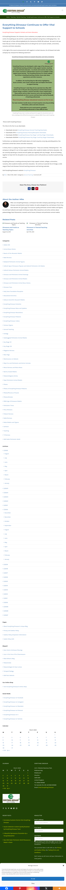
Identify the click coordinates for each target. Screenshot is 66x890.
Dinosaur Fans (8, 287)
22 (55, 742)
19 (28, 742)
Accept (33, 878)
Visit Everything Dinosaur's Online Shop (15, 686)
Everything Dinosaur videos (12, 321)
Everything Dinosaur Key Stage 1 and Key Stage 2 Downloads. (36, 135)
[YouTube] (11, 808)
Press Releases (8, 409)
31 (12, 748)
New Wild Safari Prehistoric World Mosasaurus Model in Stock (17, 841)
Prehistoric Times (9, 405)
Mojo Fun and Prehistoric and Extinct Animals (17, 363)
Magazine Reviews (9, 350)
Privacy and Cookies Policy (11, 630)
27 (37, 745)
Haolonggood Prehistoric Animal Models (15, 338)
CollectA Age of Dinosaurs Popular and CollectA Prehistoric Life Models (24, 266)
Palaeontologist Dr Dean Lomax (13, 667)
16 (3, 742)
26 (29, 745)
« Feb (4, 750)
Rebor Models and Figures (11, 422)
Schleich (6, 426)
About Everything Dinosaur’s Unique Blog (16, 626)
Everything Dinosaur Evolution (12, 304)
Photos (6, 384)
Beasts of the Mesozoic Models (13, 253)
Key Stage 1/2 (7, 342)
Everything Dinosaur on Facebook (13, 698)
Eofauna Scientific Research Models (14, 300)
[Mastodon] (14, 808)
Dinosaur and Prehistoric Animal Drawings (16, 274)
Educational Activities (10, 295)
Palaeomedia (7, 663)
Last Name (37, 835)
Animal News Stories (10, 249)
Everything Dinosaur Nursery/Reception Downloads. (31, 132)
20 (38, 742)
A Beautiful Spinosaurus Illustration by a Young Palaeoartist (15, 835)
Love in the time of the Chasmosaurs (14, 654)
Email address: (39, 819)
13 (37, 740)
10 (12, 740)
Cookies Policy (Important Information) (15, 635)
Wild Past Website (9, 675)
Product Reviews (8, 414)
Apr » (8, 750)
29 (55, 745)
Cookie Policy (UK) (9, 639)
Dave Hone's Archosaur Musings (13, 650)
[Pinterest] (8, 808)
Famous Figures (8, 325)
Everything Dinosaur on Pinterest (13, 710)
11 (20, 740)
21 (46, 742)
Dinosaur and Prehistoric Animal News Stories (17, 283)
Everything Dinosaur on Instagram (14, 702)
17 (12, 742)
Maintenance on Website (11, 359)
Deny (33, 883)
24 (12, 745)
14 (46, 740)
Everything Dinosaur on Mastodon (13, 706)
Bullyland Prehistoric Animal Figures (14, 262)
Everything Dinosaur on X (11, 714)
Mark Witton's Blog (9, 658)
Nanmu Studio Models (10, 371)
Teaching (6, 431)
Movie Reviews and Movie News (13, 367)
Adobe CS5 (7, 245)
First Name (37, 827)
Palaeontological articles (11, 376)
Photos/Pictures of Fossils (11, 393)
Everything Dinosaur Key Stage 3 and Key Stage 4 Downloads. (36, 137)
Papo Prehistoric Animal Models (13, 380)
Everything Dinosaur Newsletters (13, 312)
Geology (6, 333)
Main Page (7, 355)
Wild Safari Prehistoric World (12, 439)
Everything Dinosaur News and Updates (15, 308)
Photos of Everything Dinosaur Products (15, 388)
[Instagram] (16, 808)
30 (3, 748)
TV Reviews (7, 435)
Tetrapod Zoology (9, 671)
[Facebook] (3, 808)
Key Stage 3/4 (8, 346)
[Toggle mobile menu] (62, 10)
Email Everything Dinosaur (46, 787)
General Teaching (28, 174)
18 (20, 742)
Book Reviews (8, 257)
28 (46, 745)
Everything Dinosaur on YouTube (13, 719)
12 (28, 740)
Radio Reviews (8, 418)
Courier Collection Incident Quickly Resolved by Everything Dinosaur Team (16, 828)
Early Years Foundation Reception (13, 291)
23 (3, 745)
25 (20, 745)
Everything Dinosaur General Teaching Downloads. (32, 130)
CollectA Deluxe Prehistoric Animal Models (16, 270)
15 (55, 740)
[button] (63, 865)
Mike (5, 174)
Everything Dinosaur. (30, 170)
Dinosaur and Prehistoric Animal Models (15, 279)
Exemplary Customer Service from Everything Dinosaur (17, 821)
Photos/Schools (8, 397)
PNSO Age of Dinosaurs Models (13, 401)
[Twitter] (6, 808)
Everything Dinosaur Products (12, 317)
